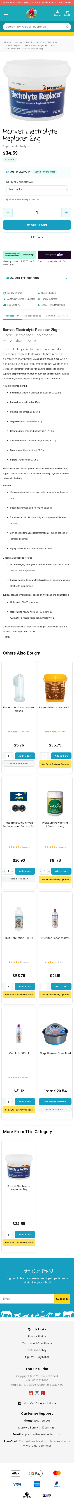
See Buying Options (55, 1101)
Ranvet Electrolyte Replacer (40, 45)
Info (11, 264)
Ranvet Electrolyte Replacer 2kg (25, 48)
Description (12, 315)
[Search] (67, 26)
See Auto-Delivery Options (55, 764)
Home (7, 42)
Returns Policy (37, 1350)
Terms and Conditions (37, 1343)
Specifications (32, 315)
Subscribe (62, 1298)
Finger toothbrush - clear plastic (19, 709)
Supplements (49, 42)
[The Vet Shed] (31, 13)
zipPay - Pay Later (37, 1357)
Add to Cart (39, 225)
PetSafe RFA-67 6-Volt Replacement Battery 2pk (19, 824)
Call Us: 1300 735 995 (60, 2)
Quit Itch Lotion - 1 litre (19, 938)
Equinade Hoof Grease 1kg (55, 707)
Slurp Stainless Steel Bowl (55, 1053)
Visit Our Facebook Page (40, 1403)
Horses (18, 42)
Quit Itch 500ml (19, 1053)
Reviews (51, 315)
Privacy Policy (37, 1336)
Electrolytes (14, 45)
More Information (19, 763)
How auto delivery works (22, 199)
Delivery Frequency (19, 182)
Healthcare (32, 42)
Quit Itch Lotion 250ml (55, 938)
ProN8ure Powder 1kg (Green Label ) (55, 824)
